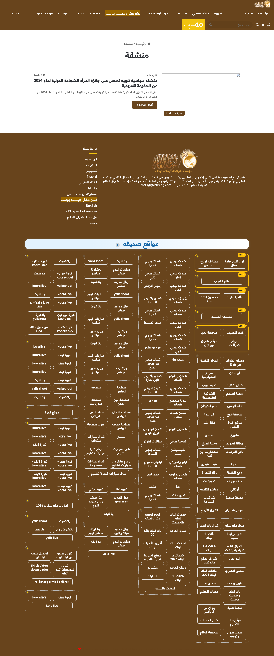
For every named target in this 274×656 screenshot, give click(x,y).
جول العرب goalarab (121, 499)
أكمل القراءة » (145, 104)
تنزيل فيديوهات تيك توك (64, 569)
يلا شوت (121, 261)
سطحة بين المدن (121, 401)
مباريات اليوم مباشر (121, 271)
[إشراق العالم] (262, 4)
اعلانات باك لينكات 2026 (52, 505)
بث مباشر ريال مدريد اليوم (96, 501)
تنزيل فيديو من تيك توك (64, 555)
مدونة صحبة (234, 497)
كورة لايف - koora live (64, 463)
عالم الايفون (234, 406)
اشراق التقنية (209, 360)
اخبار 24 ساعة (209, 620)
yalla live (109, 554)
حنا (178, 486)
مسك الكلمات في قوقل (234, 362)
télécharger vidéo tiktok (52, 582)
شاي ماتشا (178, 495)
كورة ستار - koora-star (39, 263)
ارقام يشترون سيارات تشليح (121, 463)
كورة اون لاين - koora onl (65, 317)
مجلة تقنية (234, 608)
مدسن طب (209, 583)
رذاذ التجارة (209, 472)
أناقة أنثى (209, 422)
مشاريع (152, 567)
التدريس (234, 558)
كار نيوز (209, 414)
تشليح (121, 436)
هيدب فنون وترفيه (234, 634)
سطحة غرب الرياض (96, 414)
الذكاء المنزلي (200, 13)
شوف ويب (209, 385)
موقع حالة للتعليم (235, 622)
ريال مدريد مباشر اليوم (121, 531)
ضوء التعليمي (235, 332)
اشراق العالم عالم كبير (209, 560)
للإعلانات (73, 649)
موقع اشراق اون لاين (209, 343)
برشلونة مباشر (96, 271)
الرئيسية (263, 13)
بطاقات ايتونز (153, 441)
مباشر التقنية (209, 489)
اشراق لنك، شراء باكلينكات (234, 548)
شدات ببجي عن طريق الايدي (153, 363)
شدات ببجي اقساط (178, 263)
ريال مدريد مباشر (121, 284)
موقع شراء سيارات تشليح (95, 451)
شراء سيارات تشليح (121, 451)
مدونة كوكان (209, 406)
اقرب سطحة (96, 424)
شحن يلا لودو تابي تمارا (153, 378)
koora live (39, 286)
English (95, 13)
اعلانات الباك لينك (209, 548)
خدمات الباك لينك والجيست (178, 518)
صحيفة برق (209, 332)
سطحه (96, 387)
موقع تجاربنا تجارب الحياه (152, 557)
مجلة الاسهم (234, 393)
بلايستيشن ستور (178, 451)
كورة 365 (121, 489)
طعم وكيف (234, 481)
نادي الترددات (234, 452)
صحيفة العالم (209, 632)
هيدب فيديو (209, 464)
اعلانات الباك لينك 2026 (209, 573)
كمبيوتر (234, 13)
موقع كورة (52, 412)
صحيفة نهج (234, 414)
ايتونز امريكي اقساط (152, 390)
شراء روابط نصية (234, 536)
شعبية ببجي (178, 441)
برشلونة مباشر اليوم (96, 531)
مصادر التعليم (209, 591)
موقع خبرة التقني (234, 424)
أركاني (234, 489)
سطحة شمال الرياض (121, 414)
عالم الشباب (222, 281)
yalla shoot (95, 261)
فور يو (152, 400)
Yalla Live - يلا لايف (39, 304)
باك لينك (182, 13)
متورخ (234, 435)
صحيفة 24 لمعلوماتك (71, 13)
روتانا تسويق (234, 443)
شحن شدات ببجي (178, 414)
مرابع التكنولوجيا (209, 375)
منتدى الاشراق (234, 571)
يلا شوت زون (64, 529)
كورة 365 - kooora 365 (65, 329)
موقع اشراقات (234, 343)
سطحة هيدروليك (95, 401)
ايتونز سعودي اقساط (178, 300)
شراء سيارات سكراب (96, 438)
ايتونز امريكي (152, 286)
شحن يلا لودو (178, 429)
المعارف (234, 464)
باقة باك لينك (235, 297)
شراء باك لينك (234, 525)
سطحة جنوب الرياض (121, 426)
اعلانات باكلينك (165, 588)
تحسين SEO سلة (209, 299)
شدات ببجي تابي (153, 275)
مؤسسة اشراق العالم (40, 13)
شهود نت (209, 481)
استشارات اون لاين (209, 453)
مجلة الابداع (209, 443)
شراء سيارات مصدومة (96, 463)
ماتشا (153, 486)
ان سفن (234, 373)
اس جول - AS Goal (39, 329)
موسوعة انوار (235, 510)
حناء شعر (152, 474)
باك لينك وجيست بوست (234, 595)
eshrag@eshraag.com (155, 185)
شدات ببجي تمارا (153, 263)
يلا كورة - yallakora (39, 317)
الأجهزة (218, 13)
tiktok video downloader (39, 567)
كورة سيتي (96, 489)
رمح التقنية (234, 472)
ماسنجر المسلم (222, 316)
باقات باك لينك (209, 536)
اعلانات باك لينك (178, 578)
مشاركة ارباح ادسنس (209, 263)
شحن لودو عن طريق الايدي (152, 431)
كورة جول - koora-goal (65, 275)
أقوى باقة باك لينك (152, 545)
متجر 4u (178, 359)
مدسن (209, 435)
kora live (39, 346)
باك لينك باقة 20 (153, 532)
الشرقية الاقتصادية (209, 395)
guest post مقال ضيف (152, 516)
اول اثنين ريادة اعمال (234, 263)
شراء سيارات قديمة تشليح (108, 473)
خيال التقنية (235, 385)
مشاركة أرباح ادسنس (158, 13)
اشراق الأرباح (209, 510)
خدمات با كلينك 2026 (178, 557)
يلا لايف (109, 514)
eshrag (151, 75)
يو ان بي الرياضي (209, 609)
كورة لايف (64, 355)
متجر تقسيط (152, 322)
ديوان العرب (178, 567)
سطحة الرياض (121, 389)
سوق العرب (178, 530)
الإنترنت (248, 13)
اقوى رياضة (234, 583)
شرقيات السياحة (209, 499)
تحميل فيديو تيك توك (39, 555)
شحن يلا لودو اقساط (153, 300)
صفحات (16, 13)
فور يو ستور (152, 347)
